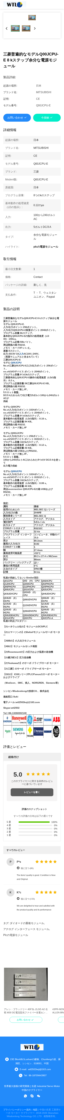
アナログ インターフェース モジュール (26, 929)
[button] (8, 990)
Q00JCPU (16, 362)
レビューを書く (32, 792)
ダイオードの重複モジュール (27, 923)
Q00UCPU (16, 471)
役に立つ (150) (28, 899)
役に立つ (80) (27, 868)
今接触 (45, 117)
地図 (35, 1109)
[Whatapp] (25, 1096)
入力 (21, 353)
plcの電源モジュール (15, 935)
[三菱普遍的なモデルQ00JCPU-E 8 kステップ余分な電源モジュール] (32, 17)
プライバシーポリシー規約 (17, 1109)
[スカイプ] (32, 1096)
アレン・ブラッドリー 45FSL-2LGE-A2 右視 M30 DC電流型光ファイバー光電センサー (26, 1011)
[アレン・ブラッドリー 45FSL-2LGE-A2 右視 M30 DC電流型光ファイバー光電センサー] (26, 984)
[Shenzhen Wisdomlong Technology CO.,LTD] (14, 4)
